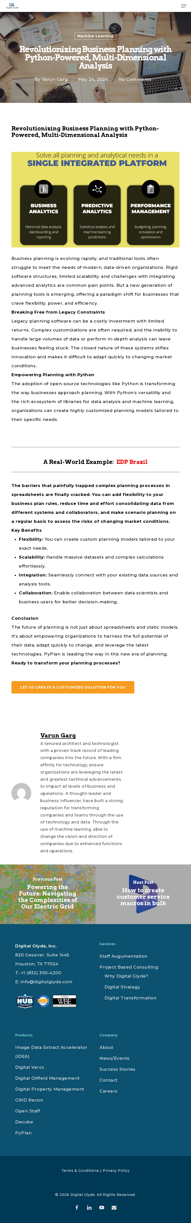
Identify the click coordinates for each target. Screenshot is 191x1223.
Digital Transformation (130, 997)
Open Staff (27, 1110)
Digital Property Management (49, 1089)
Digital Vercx (29, 1067)
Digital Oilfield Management (47, 1078)
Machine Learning (95, 36)
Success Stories (117, 1069)
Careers (108, 1091)
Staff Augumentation (123, 956)
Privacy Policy (116, 1170)
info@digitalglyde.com (47, 981)
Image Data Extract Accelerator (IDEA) (51, 1052)
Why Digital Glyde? (126, 976)
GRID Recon (29, 1100)
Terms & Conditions (80, 1170)
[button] (184, 5)
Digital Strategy (122, 986)
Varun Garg (55, 79)
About (106, 1047)
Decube (24, 1121)
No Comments (135, 79)
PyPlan (23, 1132)
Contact (108, 1080)
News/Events (114, 1058)
